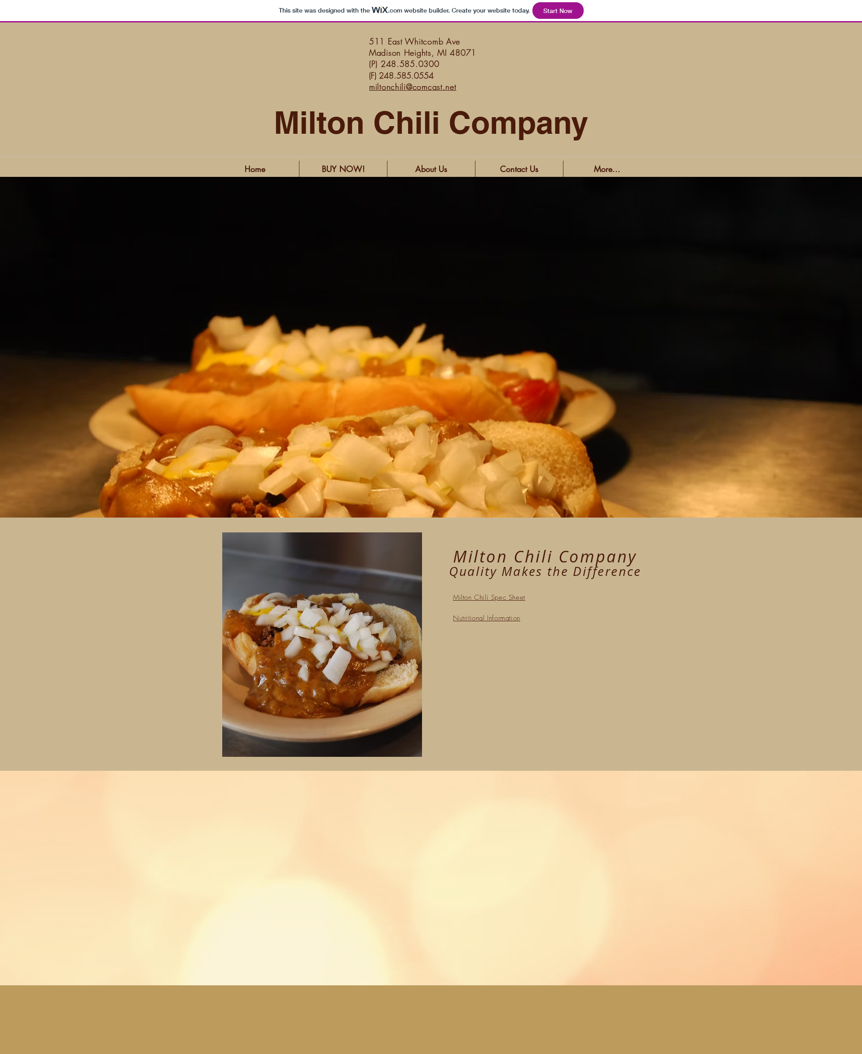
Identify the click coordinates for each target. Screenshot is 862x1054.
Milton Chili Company (431, 122)
